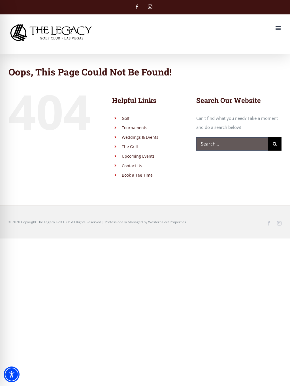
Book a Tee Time (137, 175)
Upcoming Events (138, 156)
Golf (125, 118)
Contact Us (132, 165)
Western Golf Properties (167, 222)
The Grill (130, 146)
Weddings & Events (140, 137)
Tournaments (134, 127)
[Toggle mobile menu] (279, 28)
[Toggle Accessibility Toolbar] (11, 374)
